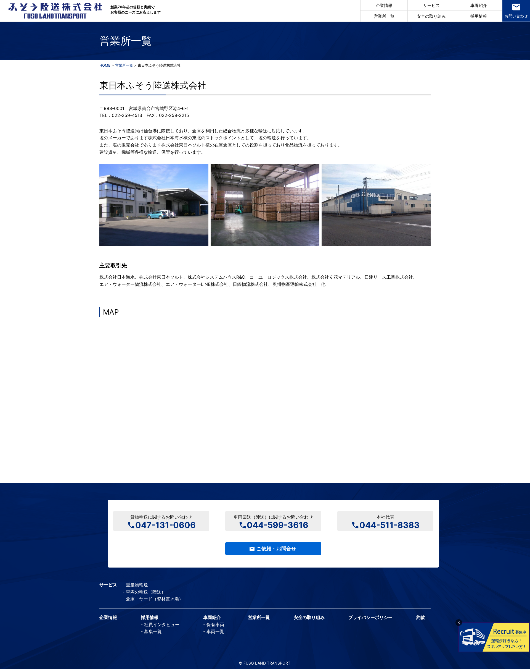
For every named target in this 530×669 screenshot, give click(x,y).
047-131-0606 (165, 524)
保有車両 (215, 624)
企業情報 (384, 5)
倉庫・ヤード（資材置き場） (154, 599)
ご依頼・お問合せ (276, 549)
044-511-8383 (389, 524)
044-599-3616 (277, 524)
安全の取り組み (431, 16)
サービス (431, 5)
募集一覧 (153, 631)
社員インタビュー (161, 624)
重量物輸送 (137, 584)
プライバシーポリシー (370, 617)
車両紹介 (478, 5)
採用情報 (478, 16)
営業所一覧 (384, 16)
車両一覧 (215, 631)
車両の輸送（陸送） (146, 592)
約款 (420, 617)
